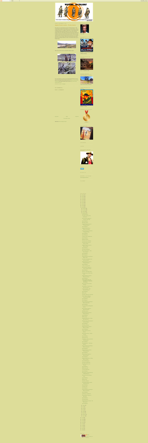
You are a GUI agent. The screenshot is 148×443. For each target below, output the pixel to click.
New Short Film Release (86, 249)
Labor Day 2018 (84, 386)
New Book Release (85, 214)
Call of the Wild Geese (85, 369)
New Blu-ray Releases (85, 325)
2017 (82, 417)
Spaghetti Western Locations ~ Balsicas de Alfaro (87, 327)
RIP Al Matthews (85, 254)
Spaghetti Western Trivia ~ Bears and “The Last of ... (87, 319)
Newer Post (56, 116)
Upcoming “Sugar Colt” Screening (87, 294)
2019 (82, 205)
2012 (82, 425)
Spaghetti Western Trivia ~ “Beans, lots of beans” (86, 229)
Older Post (77, 116)
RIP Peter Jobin (84, 379)
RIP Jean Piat (84, 292)
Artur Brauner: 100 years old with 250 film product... (87, 339)
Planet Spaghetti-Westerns (84, 177)
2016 (82, 419)
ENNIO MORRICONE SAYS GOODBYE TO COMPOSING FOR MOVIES (87, 281)
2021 (82, 202)
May (83, 409)
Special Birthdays (85, 221)
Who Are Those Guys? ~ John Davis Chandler (86, 251)
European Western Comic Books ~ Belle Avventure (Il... (87, 346)
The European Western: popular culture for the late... (87, 383)
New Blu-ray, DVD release (86, 362)
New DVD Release (85, 234)
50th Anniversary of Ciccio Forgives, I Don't (86, 243)
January (83, 415)
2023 (82, 199)
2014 (82, 422)
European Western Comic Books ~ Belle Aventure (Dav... (87, 302)
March (83, 412)
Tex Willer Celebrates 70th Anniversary (86, 216)
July (83, 406)
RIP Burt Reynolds (85, 368)
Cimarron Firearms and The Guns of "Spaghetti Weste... (87, 231)
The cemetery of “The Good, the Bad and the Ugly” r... (87, 287)
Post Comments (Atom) (62, 121)
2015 (82, 420)
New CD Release (84, 300)
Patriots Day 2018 (85, 337)
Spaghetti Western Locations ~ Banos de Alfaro (87, 246)
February (83, 414)
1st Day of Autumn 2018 (86, 265)
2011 (82, 426)
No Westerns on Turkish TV (86, 393)
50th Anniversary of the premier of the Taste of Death (87, 321)
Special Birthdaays (85, 329)
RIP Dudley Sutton (85, 311)
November (84, 209)
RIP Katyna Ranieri (85, 239)
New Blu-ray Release (85, 380)
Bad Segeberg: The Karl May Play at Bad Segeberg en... (87, 373)
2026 (82, 194)
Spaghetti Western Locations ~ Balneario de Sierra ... (87, 276)
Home (67, 116)
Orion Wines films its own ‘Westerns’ (86, 364)
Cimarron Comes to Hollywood (87, 236)
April (83, 411)
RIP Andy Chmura (85, 222)
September (84, 212)
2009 (82, 429)
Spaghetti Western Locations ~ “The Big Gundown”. (87, 224)
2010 (82, 428)
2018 (82, 207)
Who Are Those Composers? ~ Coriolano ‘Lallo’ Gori (87, 219)
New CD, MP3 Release (85, 360)
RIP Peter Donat (84, 316)
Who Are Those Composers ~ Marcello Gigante (86, 355)
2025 (82, 196)
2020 (82, 204)
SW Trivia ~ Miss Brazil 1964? (87, 271)
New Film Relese (84, 387)
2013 (82, 423)
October (83, 211)
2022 (82, 200)
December (84, 208)
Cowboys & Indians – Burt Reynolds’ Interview (86, 289)
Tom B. (88, 434)
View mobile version (67, 118)
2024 (82, 197)
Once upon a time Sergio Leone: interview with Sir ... (87, 260)
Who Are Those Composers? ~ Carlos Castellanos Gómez (87, 268)
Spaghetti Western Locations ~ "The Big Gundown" (87, 262)
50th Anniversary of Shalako (86, 240)
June (83, 408)
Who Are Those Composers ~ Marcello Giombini (86, 309)
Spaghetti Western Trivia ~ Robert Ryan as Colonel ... (87, 359)
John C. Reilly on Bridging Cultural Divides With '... (86, 296)
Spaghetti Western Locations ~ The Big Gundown (87, 313)
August (83, 405)
